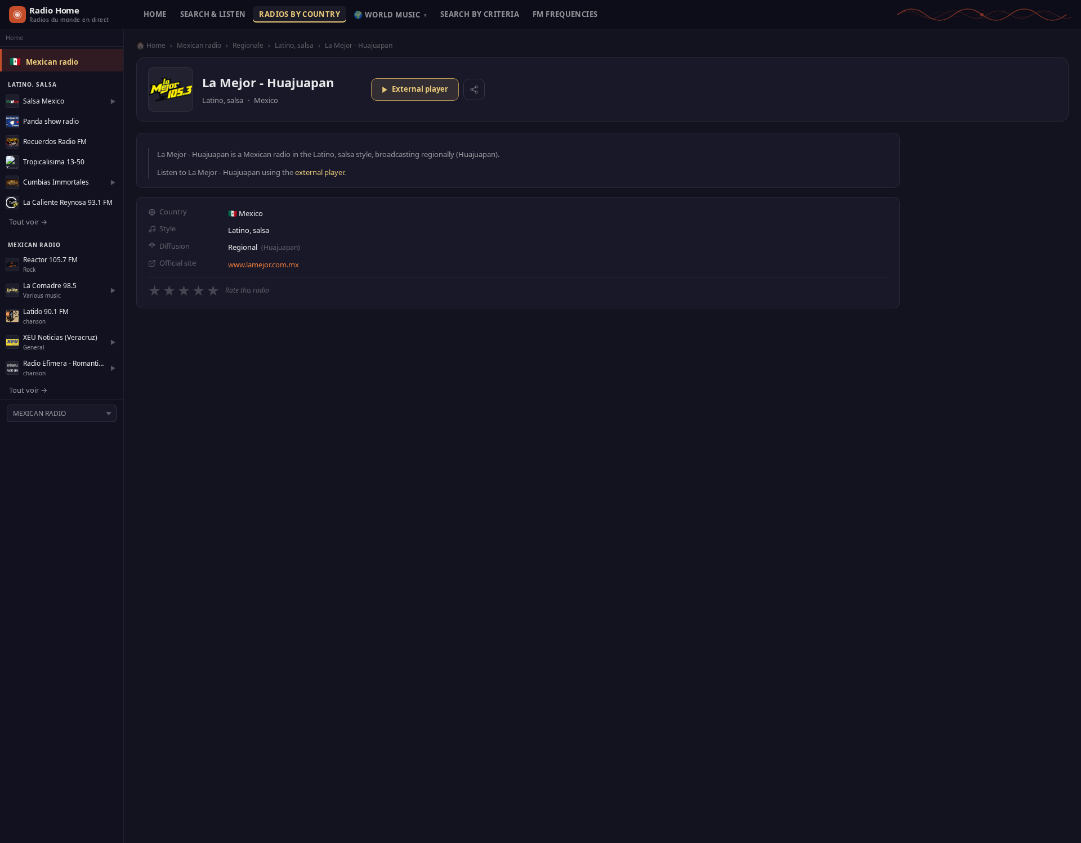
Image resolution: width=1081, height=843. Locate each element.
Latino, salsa (294, 45)
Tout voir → (28, 222)
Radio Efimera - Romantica (63, 363)
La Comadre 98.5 (50, 285)
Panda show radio (51, 121)
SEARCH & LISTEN (213, 14)
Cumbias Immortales (56, 182)
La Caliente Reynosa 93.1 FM (68, 202)
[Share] (474, 89)
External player (420, 89)
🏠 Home (151, 45)
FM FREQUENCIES (565, 14)
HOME (155, 14)
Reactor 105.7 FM (50, 259)
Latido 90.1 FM (46, 311)
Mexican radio (52, 62)
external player (319, 172)
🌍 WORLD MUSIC (390, 15)
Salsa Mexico (43, 101)
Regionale (248, 45)
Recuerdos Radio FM (55, 141)
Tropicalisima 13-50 (53, 162)
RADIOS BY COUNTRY (299, 14)
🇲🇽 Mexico (245, 213)
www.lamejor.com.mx (263, 264)
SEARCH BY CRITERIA (479, 14)
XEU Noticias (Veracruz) (60, 337)
